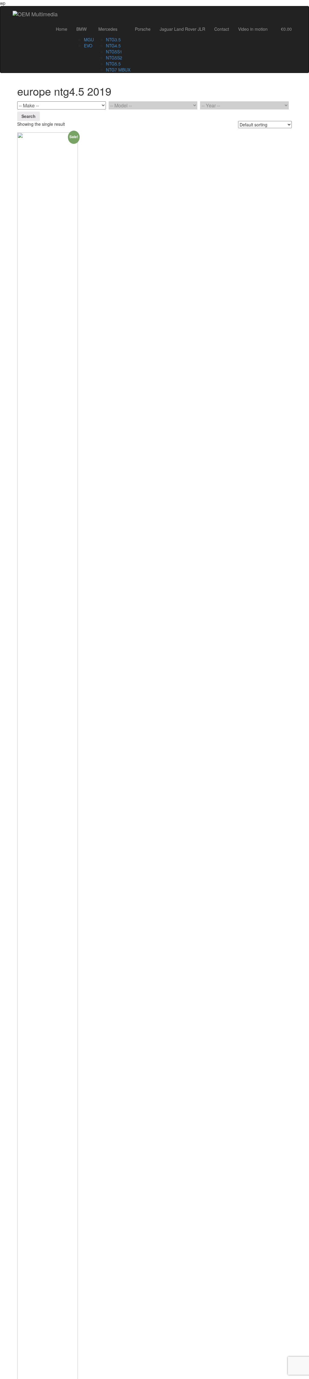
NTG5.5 (113, 64)
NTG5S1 (114, 52)
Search (28, 116)
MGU (89, 39)
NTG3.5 (113, 39)
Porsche (143, 29)
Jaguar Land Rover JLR (182, 29)
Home (61, 29)
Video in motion (253, 29)
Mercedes (107, 29)
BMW (81, 29)
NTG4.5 (113, 46)
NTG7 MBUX (118, 70)
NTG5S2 (114, 58)
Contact (221, 29)
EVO (88, 46)
